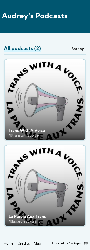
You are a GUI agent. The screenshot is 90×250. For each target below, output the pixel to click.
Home (9, 243)
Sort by (78, 49)
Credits (24, 243)
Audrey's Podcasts (35, 16)
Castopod (75, 243)
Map (37, 243)
